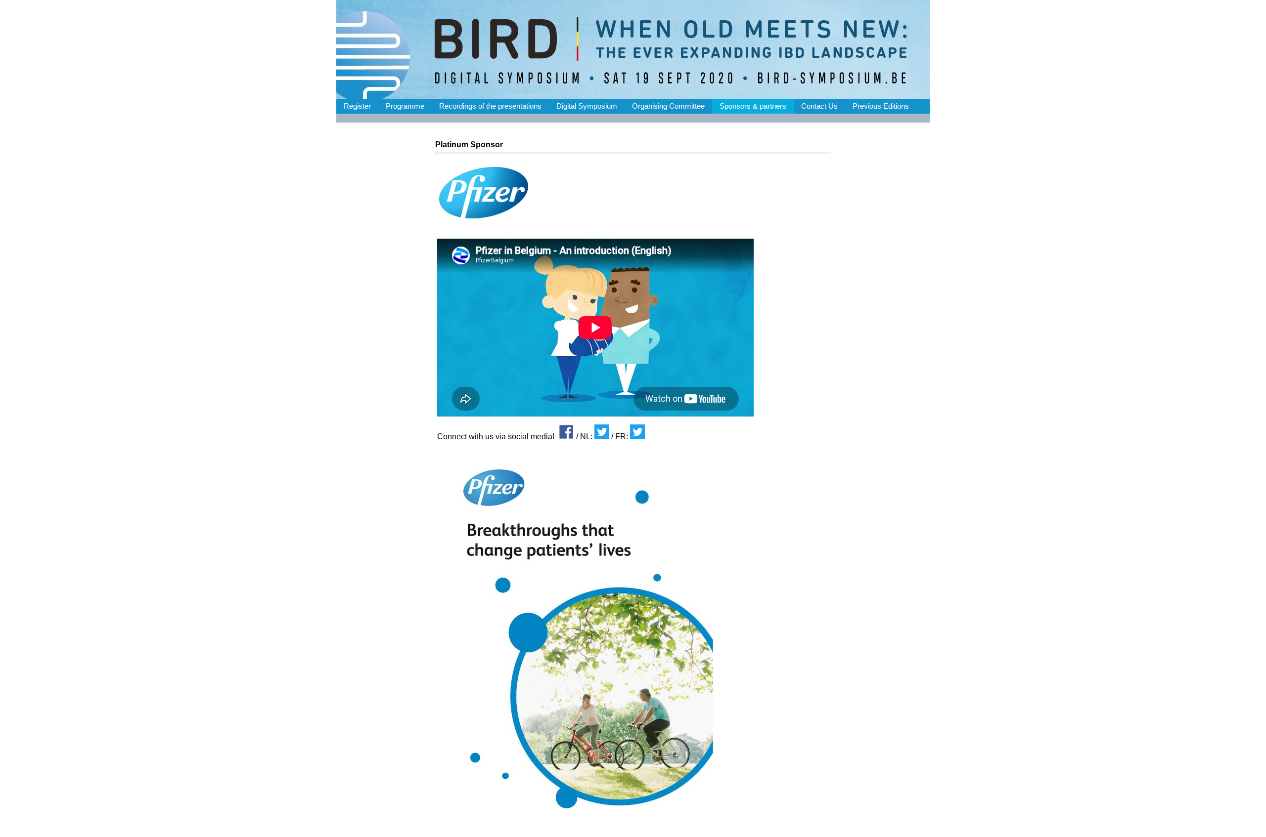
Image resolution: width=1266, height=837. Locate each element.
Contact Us (819, 106)
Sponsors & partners (753, 106)
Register (357, 106)
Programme (405, 106)
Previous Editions (881, 106)
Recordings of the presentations (490, 106)
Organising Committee (668, 106)
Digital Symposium (586, 106)
